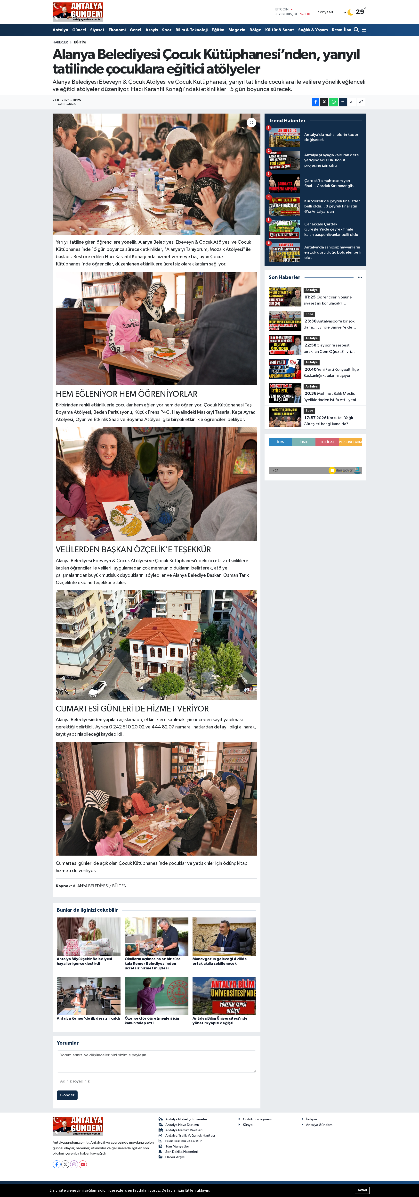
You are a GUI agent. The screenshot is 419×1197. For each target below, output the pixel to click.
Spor (166, 30)
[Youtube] (83, 1164)
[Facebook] (57, 1164)
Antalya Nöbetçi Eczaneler (186, 1119)
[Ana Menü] (363, 30)
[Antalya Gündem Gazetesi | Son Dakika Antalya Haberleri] (78, 12)
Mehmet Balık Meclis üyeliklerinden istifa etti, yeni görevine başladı (330, 397)
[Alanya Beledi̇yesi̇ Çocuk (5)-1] (157, 483)
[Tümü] (360, 277)
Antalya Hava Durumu (182, 1125)
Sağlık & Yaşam (313, 30)
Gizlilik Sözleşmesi (257, 1119)
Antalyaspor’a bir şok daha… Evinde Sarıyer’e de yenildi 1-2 (329, 325)
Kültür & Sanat (279, 30)
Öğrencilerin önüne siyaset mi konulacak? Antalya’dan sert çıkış (328, 301)
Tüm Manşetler (177, 1146)
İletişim (311, 1119)
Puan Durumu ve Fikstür (183, 1141)
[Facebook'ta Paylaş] (315, 102)
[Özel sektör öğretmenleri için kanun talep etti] (156, 996)
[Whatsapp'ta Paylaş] (333, 102)
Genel (135, 30)
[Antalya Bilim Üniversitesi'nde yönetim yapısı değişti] (224, 996)
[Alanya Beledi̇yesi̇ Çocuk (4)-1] (157, 328)
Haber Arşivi (175, 1157)
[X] (65, 1164)
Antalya (60, 30)
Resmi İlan (341, 30)
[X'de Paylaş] (324, 102)
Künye (248, 1125)
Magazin (236, 30)
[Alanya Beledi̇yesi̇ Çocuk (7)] (157, 798)
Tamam (362, 1190)
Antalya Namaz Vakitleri (183, 1130)
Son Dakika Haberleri (181, 1152)
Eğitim (218, 30)
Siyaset (97, 30)
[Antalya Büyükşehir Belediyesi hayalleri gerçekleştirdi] (89, 936)
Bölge (255, 30)
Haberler (60, 42)
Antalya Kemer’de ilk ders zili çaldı (88, 1018)
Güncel (79, 30)
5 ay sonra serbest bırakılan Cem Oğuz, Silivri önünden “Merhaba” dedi (327, 349)
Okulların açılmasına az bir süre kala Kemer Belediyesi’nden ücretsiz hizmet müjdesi (153, 963)
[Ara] (357, 30)
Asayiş (151, 30)
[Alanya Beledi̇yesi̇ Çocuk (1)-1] (157, 644)
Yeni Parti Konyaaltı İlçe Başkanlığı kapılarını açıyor (331, 372)
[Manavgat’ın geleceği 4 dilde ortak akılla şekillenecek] (224, 936)
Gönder (67, 1095)
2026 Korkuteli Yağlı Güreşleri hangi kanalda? (328, 421)
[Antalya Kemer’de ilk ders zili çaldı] (89, 996)
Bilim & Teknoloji (192, 30)
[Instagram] (74, 1164)
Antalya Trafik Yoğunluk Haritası (190, 1135)
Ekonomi (117, 30)
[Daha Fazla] (343, 102)
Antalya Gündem (319, 1125)
